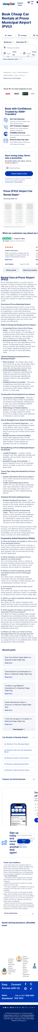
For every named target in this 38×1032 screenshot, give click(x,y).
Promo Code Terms (11, 913)
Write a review (11, 270)
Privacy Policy (18, 182)
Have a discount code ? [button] (11, 59)
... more (31, 93)
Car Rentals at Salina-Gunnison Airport (16, 770)
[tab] (8, 35)
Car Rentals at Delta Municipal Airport (16, 764)
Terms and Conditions (28, 1015)
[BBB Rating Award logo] (32, 967)
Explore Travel (20, 4)
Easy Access (6, 986)
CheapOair (7, 72)
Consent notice (9, 182)
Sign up (23, 841)
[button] (30, 3)
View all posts (18, 729)
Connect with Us (16, 986)
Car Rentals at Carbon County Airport (16, 758)
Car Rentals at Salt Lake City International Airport (18, 751)
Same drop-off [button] (21, 42)
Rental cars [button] (8, 42)
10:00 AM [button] (14, 53)
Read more (8, 663)
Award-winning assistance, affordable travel (18, 924)
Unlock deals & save (19, 174)
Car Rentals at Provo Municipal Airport (16, 744)
